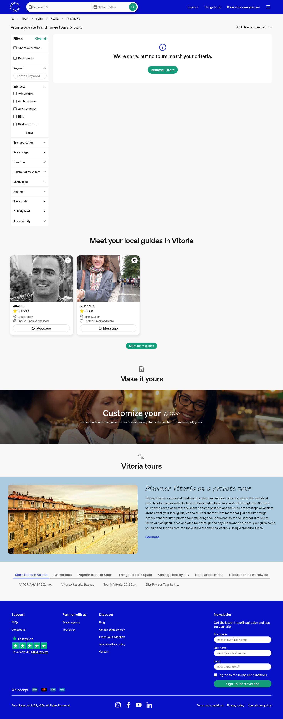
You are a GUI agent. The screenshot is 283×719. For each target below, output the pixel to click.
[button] (30, 68)
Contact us (18, 629)
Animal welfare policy (112, 644)
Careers (104, 651)
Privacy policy (235, 705)
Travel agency (71, 622)
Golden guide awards (112, 629)
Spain (39, 18)
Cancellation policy (259, 705)
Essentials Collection (112, 637)
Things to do (212, 7)
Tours (25, 18)
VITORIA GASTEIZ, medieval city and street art (37, 584)
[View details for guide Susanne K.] (108, 295)
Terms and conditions (210, 705)
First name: (220, 634)
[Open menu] (268, 7)
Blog (102, 622)
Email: (217, 661)
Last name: (220, 647)
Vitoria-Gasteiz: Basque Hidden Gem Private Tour (79, 584)
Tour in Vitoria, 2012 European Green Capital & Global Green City (121, 584)
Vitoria (54, 18)
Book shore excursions (243, 7)
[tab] (31, 574)
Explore (192, 7)
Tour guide (69, 629)
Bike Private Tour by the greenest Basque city (163, 584)
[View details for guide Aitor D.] (41, 295)
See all (30, 133)
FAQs (15, 622)
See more (152, 537)
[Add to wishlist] (68, 260)
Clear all (41, 38)
